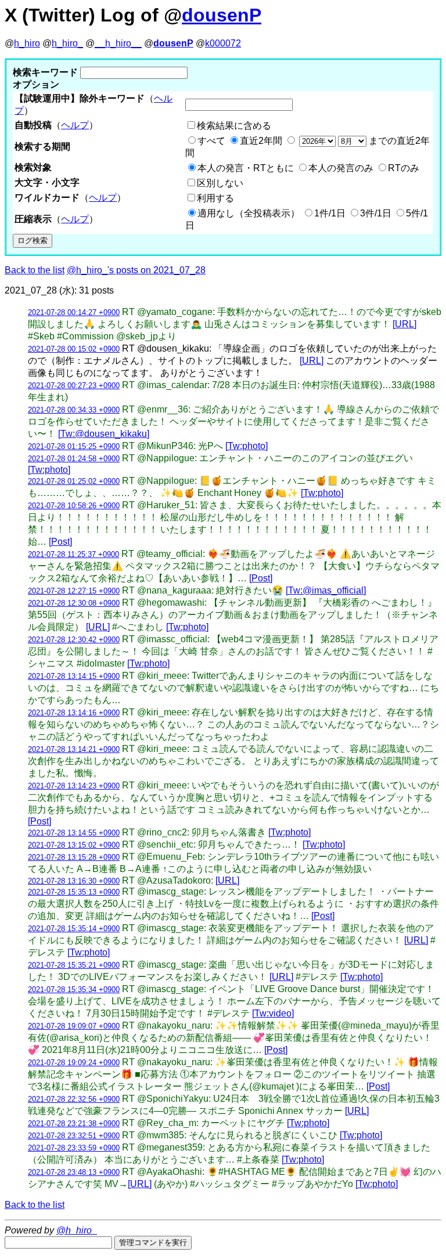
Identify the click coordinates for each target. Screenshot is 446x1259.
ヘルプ (75, 125)
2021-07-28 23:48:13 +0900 (74, 1172)
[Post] (60, 542)
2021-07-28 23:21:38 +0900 (74, 1123)
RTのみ (403, 168)
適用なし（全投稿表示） (248, 213)
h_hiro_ (67, 43)
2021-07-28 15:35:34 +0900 (74, 989)
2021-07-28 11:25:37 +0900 (73, 554)
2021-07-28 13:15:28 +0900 (74, 857)
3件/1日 (375, 213)
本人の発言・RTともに (245, 168)
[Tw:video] (273, 1013)
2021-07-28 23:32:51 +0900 (74, 1135)
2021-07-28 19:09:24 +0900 (74, 1062)
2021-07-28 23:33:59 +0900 (74, 1148)
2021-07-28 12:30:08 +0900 (74, 603)
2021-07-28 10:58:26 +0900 (74, 505)
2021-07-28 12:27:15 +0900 (74, 591)
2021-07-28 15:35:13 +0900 (74, 892)
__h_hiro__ (118, 43)
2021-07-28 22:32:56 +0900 (74, 1099)
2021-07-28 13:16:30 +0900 (74, 881)
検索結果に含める (234, 126)
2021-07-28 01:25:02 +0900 (74, 481)
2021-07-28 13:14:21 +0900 (74, 749)
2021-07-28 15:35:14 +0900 (74, 928)
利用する (215, 198)
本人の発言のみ (340, 168)
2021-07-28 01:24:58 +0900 (74, 458)
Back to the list (34, 270)
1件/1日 (330, 213)
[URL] (404, 324)
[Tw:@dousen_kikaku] (103, 434)
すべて (211, 141)
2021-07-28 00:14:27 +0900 (74, 312)
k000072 (223, 43)
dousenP (221, 15)
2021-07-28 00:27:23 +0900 (74, 385)
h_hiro (27, 43)
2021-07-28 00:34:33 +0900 (74, 410)
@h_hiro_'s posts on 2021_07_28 (136, 270)
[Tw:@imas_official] (326, 590)
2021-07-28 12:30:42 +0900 (74, 639)
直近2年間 (261, 141)
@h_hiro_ (76, 1230)
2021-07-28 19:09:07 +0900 (74, 1026)
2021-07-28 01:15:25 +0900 (74, 446)
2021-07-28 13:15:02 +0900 (74, 845)
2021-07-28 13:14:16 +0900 (74, 712)
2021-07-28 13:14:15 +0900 (74, 676)
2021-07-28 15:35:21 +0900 (74, 965)
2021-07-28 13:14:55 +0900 (74, 833)
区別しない (220, 183)
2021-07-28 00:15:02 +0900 (74, 349)
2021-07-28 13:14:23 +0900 (74, 786)
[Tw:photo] (246, 446)
